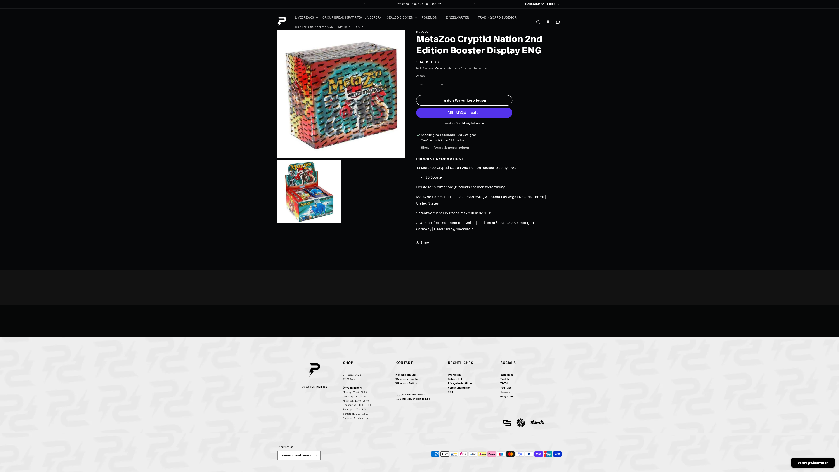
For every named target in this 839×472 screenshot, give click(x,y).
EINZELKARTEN (457, 17)
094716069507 (415, 394)
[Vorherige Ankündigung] (364, 4)
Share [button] (425, 242)
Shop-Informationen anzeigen (445, 147)
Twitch (504, 379)
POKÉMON (429, 17)
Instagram (506, 374)
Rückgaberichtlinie (460, 383)
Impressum (454, 374)
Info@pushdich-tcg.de (416, 398)
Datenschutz (456, 379)
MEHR (342, 26)
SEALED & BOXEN (400, 17)
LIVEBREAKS (304, 17)
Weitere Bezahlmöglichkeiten (464, 123)
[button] (306, 17)
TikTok (504, 383)
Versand (440, 68)
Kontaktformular (405, 374)
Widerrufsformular (407, 379)
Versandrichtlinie (459, 387)
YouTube (505, 387)
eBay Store (507, 396)
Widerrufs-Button (406, 383)
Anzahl (420, 76)
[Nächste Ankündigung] (475, 4)
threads (505, 392)
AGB (450, 392)
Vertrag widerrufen (813, 463)
